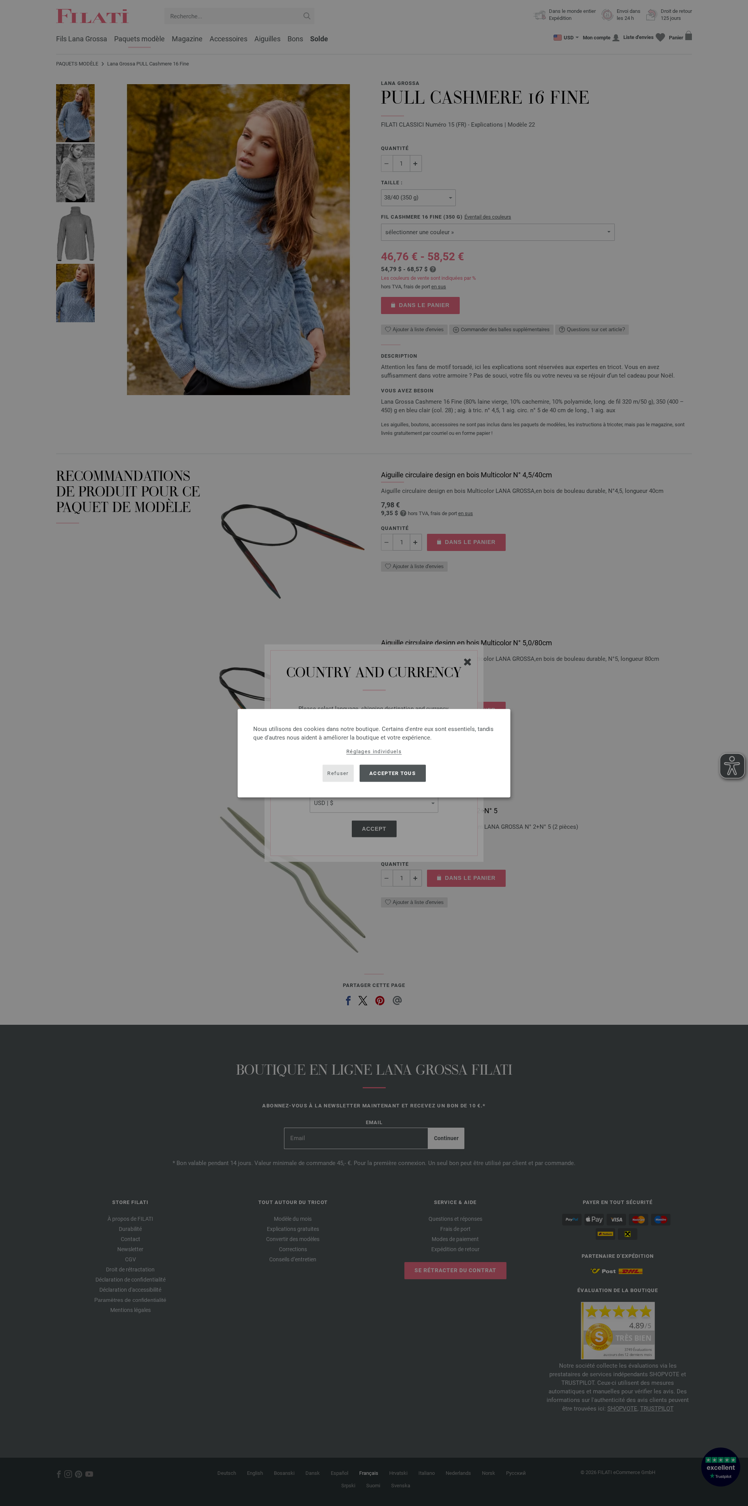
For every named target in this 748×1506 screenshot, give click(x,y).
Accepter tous (392, 773)
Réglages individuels (374, 751)
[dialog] (374, 753)
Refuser (337, 773)
